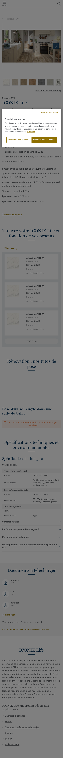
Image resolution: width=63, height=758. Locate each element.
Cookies (31, 132)
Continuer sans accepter (50, 112)
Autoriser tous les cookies (44, 140)
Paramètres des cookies (18, 140)
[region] (32, 128)
